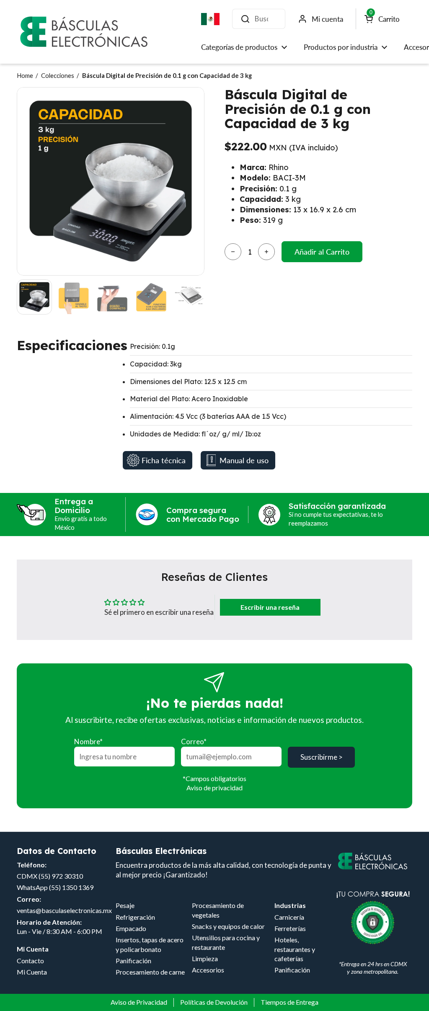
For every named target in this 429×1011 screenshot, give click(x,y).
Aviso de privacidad (214, 788)
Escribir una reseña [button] (270, 607)
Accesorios (208, 970)
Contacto (30, 961)
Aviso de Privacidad (139, 1002)
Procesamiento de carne (150, 972)
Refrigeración (135, 917)
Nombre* (88, 741)
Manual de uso (244, 460)
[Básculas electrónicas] (84, 32)
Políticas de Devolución (214, 1002)
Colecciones (57, 75)
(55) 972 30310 (61, 876)
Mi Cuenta (32, 972)
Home (25, 75)
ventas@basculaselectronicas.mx (64, 910)
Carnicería (289, 917)
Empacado (131, 928)
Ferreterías (290, 928)
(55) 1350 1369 (71, 887)
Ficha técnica (164, 460)
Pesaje (125, 905)
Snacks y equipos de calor (228, 926)
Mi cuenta (327, 19)
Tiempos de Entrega (289, 1002)
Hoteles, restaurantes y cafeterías (294, 949)
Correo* (194, 741)
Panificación (133, 961)
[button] (233, 251)
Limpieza (205, 958)
